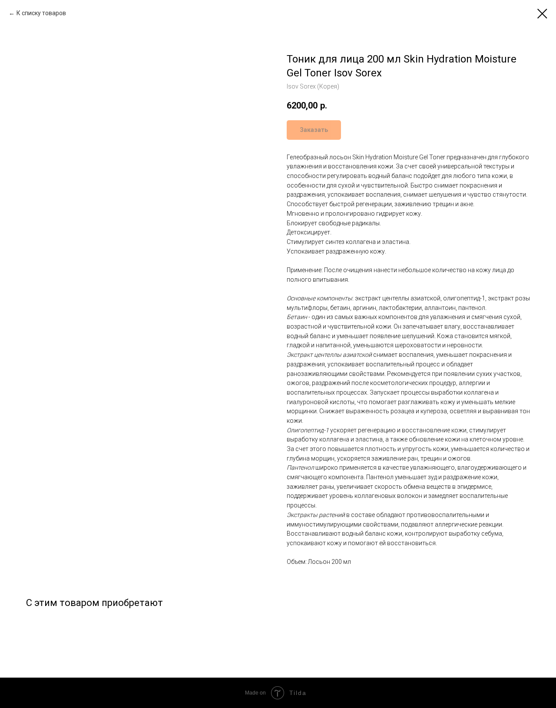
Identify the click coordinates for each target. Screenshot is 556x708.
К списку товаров (41, 13)
